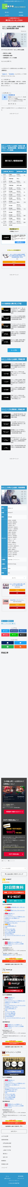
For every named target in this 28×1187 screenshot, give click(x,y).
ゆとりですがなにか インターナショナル (15, 921)
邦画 (14, 623)
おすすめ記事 (4, 1136)
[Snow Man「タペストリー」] (6, 602)
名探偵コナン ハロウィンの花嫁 (16, 943)
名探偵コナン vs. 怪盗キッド (12, 918)
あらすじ (14, 577)
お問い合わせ (7, 1178)
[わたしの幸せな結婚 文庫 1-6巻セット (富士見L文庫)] (6, 586)
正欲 (6, 927)
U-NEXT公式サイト (14, 961)
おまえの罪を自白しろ (10, 926)
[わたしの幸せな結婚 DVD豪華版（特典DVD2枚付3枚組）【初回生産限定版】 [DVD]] (6, 256)
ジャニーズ (5, 620)
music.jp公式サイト (14, 1043)
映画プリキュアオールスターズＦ (15, 911)
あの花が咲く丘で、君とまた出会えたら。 (15, 908)
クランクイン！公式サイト (14, 1123)
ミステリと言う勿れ (10, 929)
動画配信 (3, 1160)
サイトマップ (21, 1178)
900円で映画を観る (14, 854)
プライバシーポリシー (14, 1180)
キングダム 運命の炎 (10, 930)
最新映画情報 (4, 1139)
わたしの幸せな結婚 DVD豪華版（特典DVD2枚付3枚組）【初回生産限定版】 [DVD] (17, 256)
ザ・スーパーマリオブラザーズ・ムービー (15, 936)
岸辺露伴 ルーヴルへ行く (11, 922)
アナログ (7, 919)
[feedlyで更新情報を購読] (13, 104)
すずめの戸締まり (9, 933)
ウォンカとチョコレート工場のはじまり (15, 916)
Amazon (17, 590)
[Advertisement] (14, 128)
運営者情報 (20, 1176)
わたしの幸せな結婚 (7, 623)
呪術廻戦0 (11, 74)
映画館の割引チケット (8, 954)
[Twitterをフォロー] (11, 104)
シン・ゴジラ (8, 945)
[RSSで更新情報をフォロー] (15, 104)
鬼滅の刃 (4, 74)
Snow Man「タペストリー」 (17, 600)
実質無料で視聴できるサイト (14, 811)
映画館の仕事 (4, 1164)
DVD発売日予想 (7, 1146)
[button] (25, 868)
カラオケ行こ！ (9, 915)
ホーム (7, 1176)
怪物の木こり (11, 913)
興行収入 (11, 620)
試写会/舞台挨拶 (7, 1143)
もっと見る (14, 350)
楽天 (14, 264)
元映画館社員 (11, 95)
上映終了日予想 (7, 1150)
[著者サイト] (9, 104)
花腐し (9, 924)
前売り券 (5, 1157)
